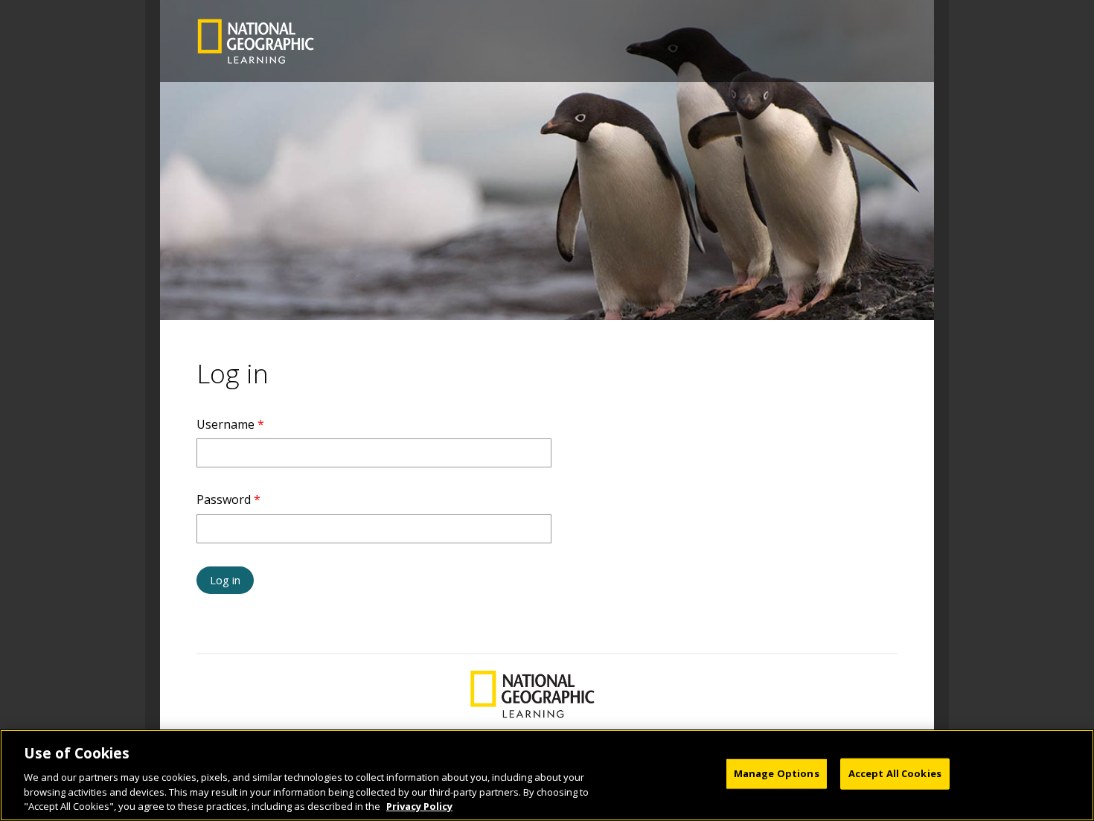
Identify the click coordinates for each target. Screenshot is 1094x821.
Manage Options (776, 773)
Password (228, 499)
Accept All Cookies (894, 773)
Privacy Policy (419, 805)
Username (230, 424)
